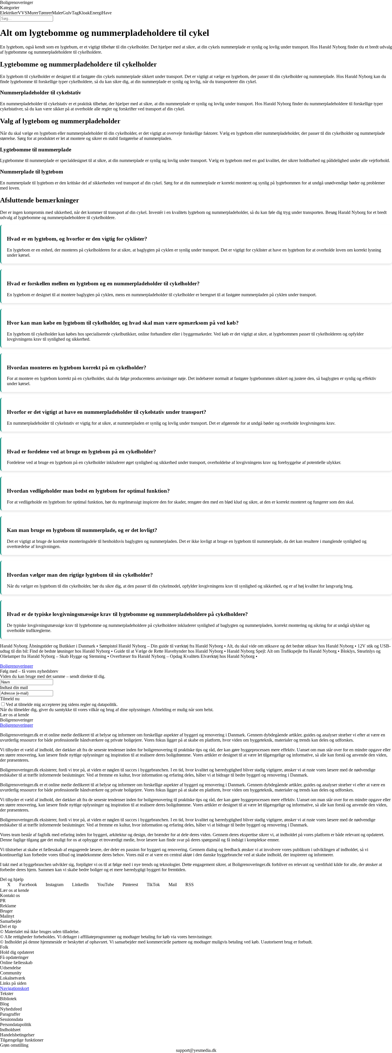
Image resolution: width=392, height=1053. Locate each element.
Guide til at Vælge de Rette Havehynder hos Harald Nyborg (168, 651)
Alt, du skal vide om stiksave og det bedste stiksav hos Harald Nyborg (290, 646)
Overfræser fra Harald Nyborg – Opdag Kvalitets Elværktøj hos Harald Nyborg (182, 656)
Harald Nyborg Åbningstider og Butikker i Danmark (47, 646)
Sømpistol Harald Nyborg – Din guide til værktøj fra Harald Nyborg (161, 646)
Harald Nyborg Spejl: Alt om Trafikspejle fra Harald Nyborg (282, 651)
